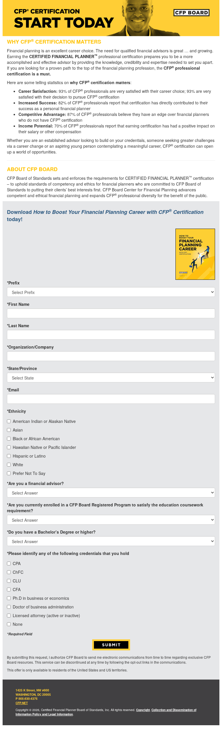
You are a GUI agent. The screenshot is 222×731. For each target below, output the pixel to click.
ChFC (18, 572)
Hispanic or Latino (29, 456)
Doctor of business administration (43, 607)
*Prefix (13, 283)
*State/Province (22, 368)
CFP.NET (22, 703)
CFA (17, 589)
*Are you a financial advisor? (35, 483)
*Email (13, 390)
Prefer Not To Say (29, 473)
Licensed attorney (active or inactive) (46, 615)
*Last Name (18, 325)
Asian (18, 430)
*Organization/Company (30, 347)
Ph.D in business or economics (41, 598)
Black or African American (36, 438)
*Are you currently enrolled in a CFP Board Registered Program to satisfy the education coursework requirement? (105, 507)
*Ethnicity (16, 411)
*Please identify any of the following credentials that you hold (68, 553)
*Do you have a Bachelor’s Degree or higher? (51, 532)
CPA (17, 563)
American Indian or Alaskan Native (44, 421)
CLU (17, 581)
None (18, 624)
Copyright (143, 710)
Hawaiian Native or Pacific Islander (44, 447)
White (18, 464)
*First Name (18, 304)
